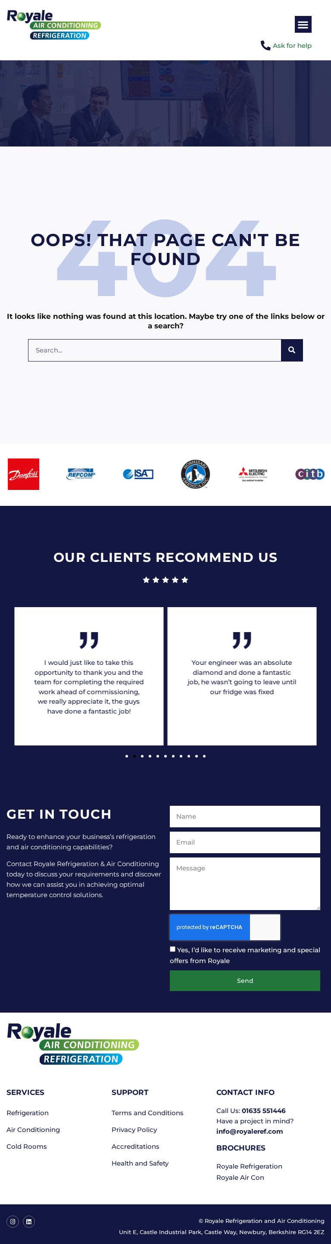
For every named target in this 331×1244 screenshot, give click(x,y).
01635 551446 (264, 1111)
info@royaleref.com (249, 1131)
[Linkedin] (29, 1222)
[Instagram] (12, 1222)
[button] (303, 24)
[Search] (292, 350)
